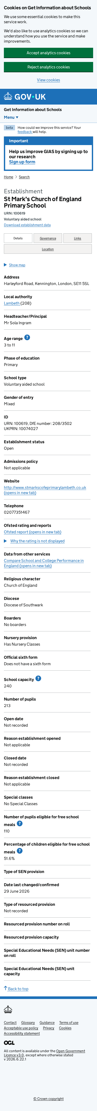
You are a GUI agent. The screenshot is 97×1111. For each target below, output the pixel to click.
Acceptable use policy (21, 1028)
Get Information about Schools (33, 109)
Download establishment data (27, 225)
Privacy (48, 1028)
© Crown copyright (48, 1098)
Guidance (47, 1022)
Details (18, 238)
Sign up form (22, 162)
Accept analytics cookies (48, 52)
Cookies (65, 1028)
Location (48, 249)
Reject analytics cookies (48, 67)
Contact (10, 1022)
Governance (48, 238)
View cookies (48, 79)
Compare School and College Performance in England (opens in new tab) (44, 563)
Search (24, 176)
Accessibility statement (22, 1033)
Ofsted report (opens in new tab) (32, 531)
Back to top (17, 988)
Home (8, 176)
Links (77, 238)
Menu (9, 117)
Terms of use (68, 1022)
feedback (25, 131)
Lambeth (12, 303)
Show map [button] (17, 265)
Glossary (28, 1022)
